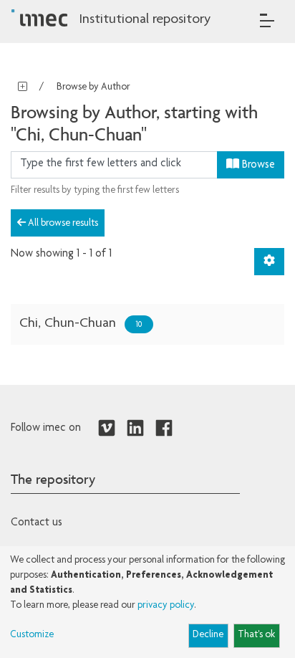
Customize (32, 635)
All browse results (62, 224)
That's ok (256, 635)
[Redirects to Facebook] (164, 428)
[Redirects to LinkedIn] (135, 428)
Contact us (36, 523)
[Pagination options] (269, 261)
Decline (208, 635)
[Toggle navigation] (267, 20)
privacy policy (165, 606)
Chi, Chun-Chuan (67, 324)
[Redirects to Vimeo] (106, 428)
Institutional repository (145, 20)
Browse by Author (93, 87)
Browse (257, 165)
